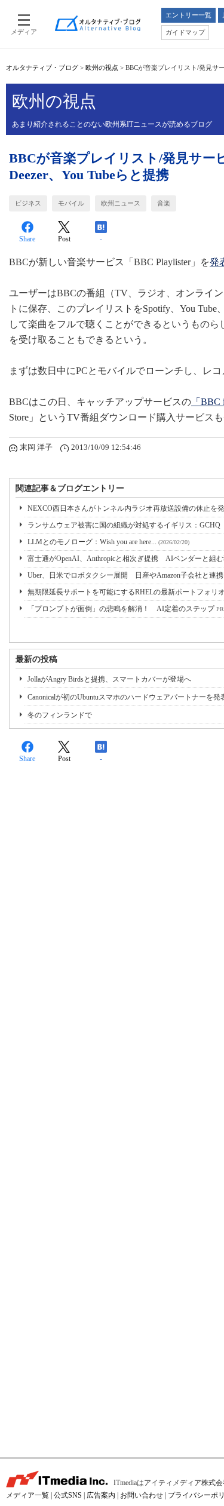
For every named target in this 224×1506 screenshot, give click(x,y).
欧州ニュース (120, 203)
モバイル (71, 203)
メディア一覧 (27, 1495)
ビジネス (28, 203)
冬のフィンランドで (59, 715)
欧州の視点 (101, 67)
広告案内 (101, 1495)
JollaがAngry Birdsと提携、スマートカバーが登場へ (109, 679)
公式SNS (68, 1495)
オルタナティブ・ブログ (42, 67)
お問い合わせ (141, 1495)
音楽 (163, 203)
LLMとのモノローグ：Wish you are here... (108, 542)
